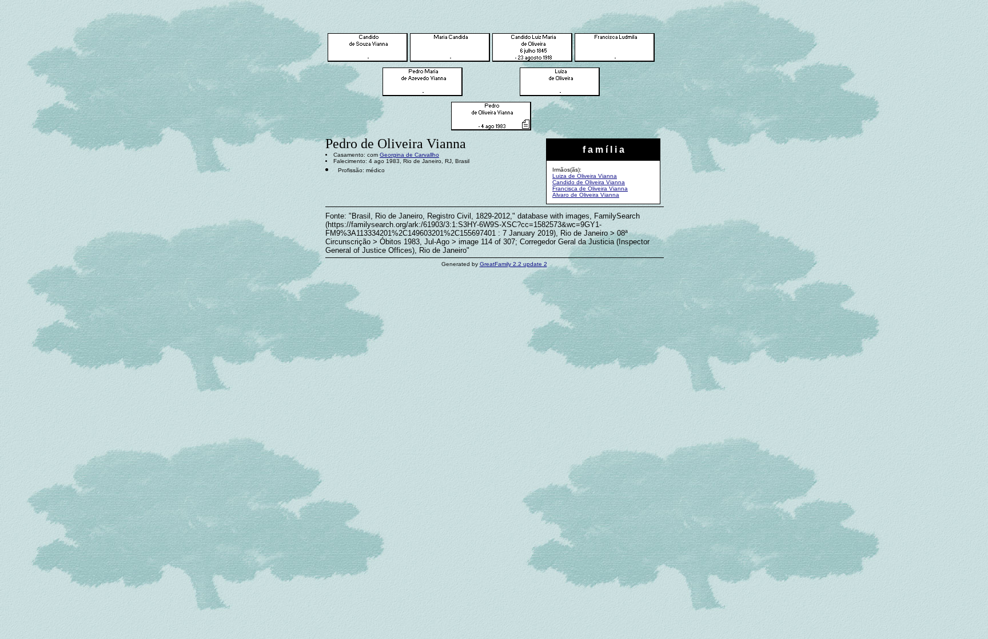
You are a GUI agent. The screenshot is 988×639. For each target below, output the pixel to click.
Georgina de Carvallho (409, 155)
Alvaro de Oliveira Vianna (585, 195)
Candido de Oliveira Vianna (588, 182)
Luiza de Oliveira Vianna (584, 176)
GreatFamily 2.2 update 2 (513, 264)
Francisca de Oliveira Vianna (590, 188)
